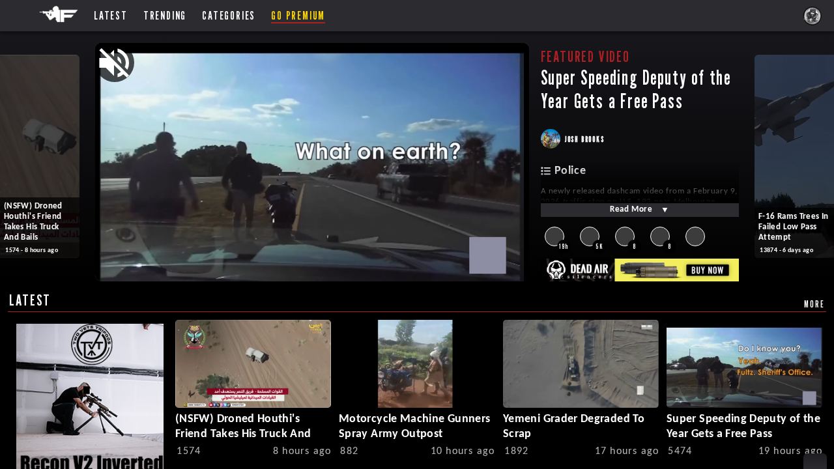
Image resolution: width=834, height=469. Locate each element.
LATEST (30, 300)
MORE (814, 303)
